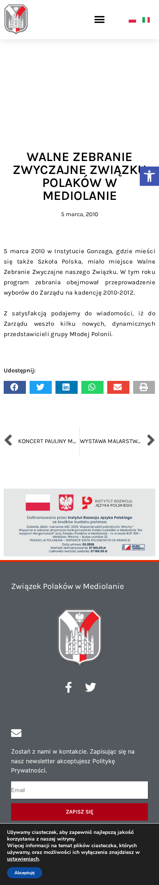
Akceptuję (24, 873)
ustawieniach (23, 859)
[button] (149, 176)
